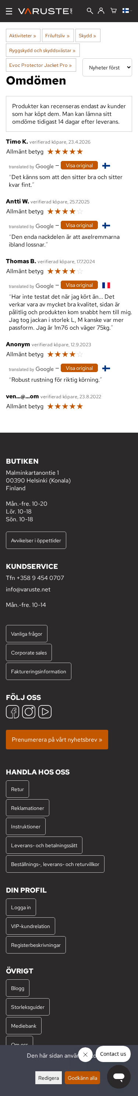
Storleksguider (28, 1006)
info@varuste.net (28, 589)
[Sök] (90, 12)
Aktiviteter (22, 35)
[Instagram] (28, 712)
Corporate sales (29, 652)
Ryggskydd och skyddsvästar (42, 50)
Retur (17, 789)
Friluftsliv (57, 35)
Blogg (17, 988)
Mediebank (23, 1025)
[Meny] (9, 11)
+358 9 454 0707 (40, 578)
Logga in (21, 907)
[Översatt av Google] (31, 166)
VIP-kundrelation (30, 926)
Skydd (87, 35)
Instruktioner (25, 826)
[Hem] (48, 11)
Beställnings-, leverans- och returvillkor (55, 863)
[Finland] (127, 11)
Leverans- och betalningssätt (44, 845)
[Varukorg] (113, 11)
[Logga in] (101, 11)
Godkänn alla (82, 1077)
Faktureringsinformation (38, 671)
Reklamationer (27, 807)
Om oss (19, 1044)
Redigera (48, 1077)
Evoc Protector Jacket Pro (40, 65)
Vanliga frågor (26, 633)
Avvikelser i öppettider (36, 540)
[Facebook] (12, 712)
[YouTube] (45, 712)
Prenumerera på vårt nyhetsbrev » (57, 739)
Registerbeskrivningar (36, 944)
